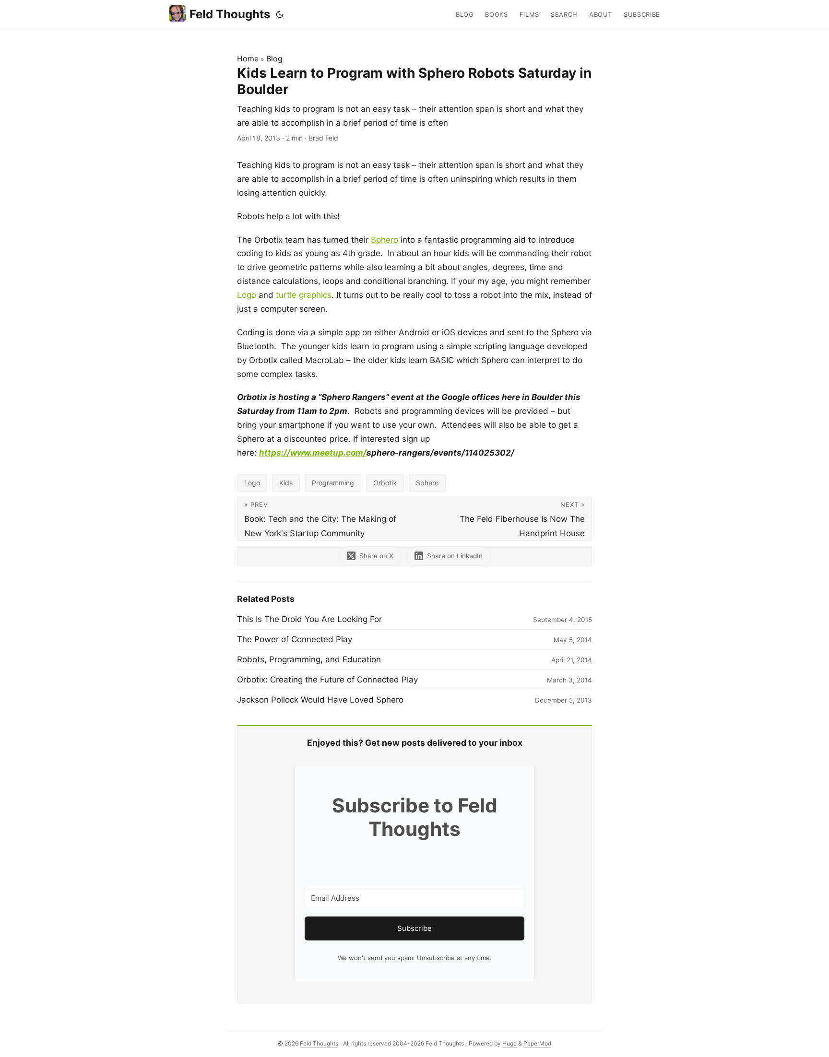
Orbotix (385, 483)
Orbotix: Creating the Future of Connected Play (327, 679)
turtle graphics (304, 295)
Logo (246, 295)
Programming (333, 483)
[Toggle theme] (279, 14)
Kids (286, 483)
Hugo (509, 1043)
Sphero (384, 240)
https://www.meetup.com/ (313, 453)
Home (248, 58)
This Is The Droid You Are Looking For (309, 619)
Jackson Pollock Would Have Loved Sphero (320, 700)
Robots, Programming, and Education (309, 659)
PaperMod (537, 1043)
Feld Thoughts (229, 14)
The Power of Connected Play (294, 639)
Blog (274, 58)
